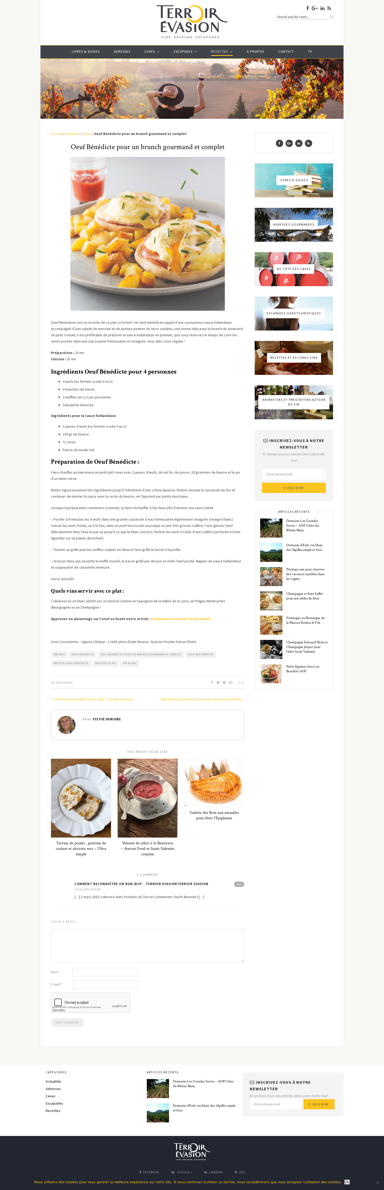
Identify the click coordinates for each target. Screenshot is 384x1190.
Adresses (122, 51)
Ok (347, 1182)
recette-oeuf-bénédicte (71, 663)
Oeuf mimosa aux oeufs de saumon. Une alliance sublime (201, 699)
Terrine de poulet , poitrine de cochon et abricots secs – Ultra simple (81, 848)
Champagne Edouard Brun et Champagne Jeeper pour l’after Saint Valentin (307, 647)
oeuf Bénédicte (83, 654)
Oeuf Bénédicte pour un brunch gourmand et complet (141, 654)
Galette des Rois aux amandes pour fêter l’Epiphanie (214, 815)
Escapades (183, 51)
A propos (255, 51)
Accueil (56, 133)
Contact (286, 51)
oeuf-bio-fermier (200, 654)
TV (310, 51)
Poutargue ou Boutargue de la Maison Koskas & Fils (305, 620)
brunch (59, 654)
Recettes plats (105, 663)
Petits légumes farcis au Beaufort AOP (302, 669)
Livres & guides (86, 51)
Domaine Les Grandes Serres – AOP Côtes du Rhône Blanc (302, 526)
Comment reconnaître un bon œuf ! (181, 618)
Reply (239, 884)
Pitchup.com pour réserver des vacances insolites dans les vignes (305, 574)
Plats (87, 133)
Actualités (53, 1081)
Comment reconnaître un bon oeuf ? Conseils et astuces (93, 699)
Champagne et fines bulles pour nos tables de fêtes (304, 596)
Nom (55, 972)
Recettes (219, 51)
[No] (377, 1182)
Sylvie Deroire (64, 682)
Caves (149, 51)
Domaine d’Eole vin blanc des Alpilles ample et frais (304, 547)
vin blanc (130, 663)
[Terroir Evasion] (192, 37)
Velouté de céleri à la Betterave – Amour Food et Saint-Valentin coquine (147, 848)
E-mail (56, 984)
